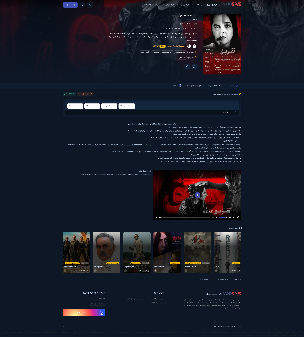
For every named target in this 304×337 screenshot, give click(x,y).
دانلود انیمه (159, 4)
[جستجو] (82, 5)
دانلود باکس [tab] (230, 85)
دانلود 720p (90, 106)
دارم (188, 23)
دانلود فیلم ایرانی (187, 4)
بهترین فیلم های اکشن (156, 299)
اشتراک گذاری (68, 94)
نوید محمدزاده (180, 52)
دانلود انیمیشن (148, 4)
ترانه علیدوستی (167, 52)
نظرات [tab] (177, 85)
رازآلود (181, 23)
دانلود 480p (73, 106)
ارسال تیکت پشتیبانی (97, 303)
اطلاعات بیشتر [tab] (212, 85)
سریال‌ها (200, 4)
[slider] (184, 217)
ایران (166, 28)
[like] (194, 46)
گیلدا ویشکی (144, 52)
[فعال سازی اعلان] (187, 66)
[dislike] (189, 46)
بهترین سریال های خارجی (135, 299)
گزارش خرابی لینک (83, 94)
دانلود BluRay (125, 106)
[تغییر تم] (90, 5)
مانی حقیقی (181, 57)
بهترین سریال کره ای (157, 302)
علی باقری (155, 52)
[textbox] (152, 165)
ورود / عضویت (70, 4)
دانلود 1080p (107, 106)
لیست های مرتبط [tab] (192, 85)
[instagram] (64, 326)
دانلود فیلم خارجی (172, 4)
